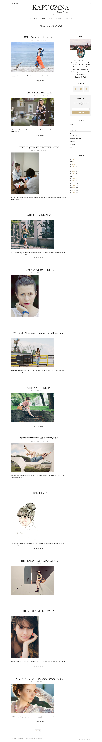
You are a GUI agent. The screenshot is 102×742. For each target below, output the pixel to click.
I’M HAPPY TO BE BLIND (39, 387)
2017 (73, 178)
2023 (73, 164)
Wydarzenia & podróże (75, 138)
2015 (73, 183)
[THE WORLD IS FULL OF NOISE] (39, 637)
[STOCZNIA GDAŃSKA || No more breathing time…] (39, 352)
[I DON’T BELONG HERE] (39, 112)
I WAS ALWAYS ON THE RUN (39, 269)
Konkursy (72, 144)
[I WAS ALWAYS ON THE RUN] (39, 296)
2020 (73, 171)
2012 (73, 190)
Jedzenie (72, 133)
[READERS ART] (39, 519)
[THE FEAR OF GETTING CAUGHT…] (39, 580)
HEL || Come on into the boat (39, 37)
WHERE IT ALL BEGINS (39, 215)
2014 (73, 185)
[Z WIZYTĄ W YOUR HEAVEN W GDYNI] (39, 173)
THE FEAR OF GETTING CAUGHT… (39, 560)
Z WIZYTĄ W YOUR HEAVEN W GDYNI (39, 147)
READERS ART (39, 493)
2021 (73, 169)
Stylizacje (72, 150)
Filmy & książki (73, 135)
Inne (71, 147)
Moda (71, 124)
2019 (73, 173)
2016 (73, 180)
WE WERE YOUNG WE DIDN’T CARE (39, 438)
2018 (73, 176)
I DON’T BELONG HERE (39, 92)
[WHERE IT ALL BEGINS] (39, 234)
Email (81, 106)
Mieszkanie (73, 130)
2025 (73, 159)
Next (42, 730)
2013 (73, 187)
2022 (73, 166)
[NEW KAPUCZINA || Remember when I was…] (39, 698)
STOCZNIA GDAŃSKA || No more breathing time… (39, 333)
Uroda (71, 127)
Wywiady (72, 141)
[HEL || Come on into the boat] (39, 57)
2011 (73, 192)
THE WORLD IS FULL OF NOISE (39, 611)
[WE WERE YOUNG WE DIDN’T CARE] (39, 457)
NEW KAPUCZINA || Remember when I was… (39, 678)
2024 (73, 161)
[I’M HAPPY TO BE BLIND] (39, 407)
